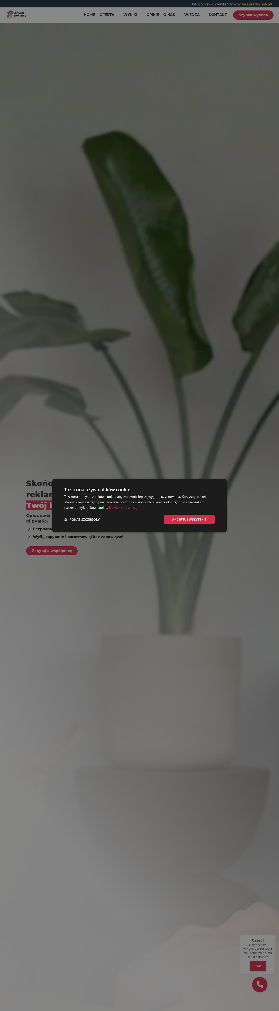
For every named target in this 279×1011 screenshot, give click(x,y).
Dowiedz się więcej (123, 507)
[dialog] (139, 505)
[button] (82, 519)
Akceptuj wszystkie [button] (189, 519)
